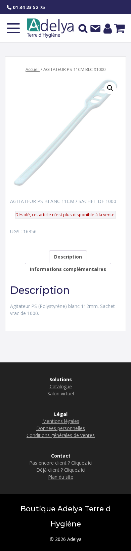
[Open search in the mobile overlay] (83, 28)
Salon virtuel (60, 393)
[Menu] (13, 28)
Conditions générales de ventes (61, 435)
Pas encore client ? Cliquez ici (60, 463)
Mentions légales (60, 421)
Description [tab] (68, 256)
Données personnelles (60, 428)
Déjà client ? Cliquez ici (60, 470)
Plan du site (60, 477)
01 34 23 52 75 (28, 7)
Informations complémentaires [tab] (68, 269)
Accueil (33, 69)
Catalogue (61, 386)
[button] (110, 88)
